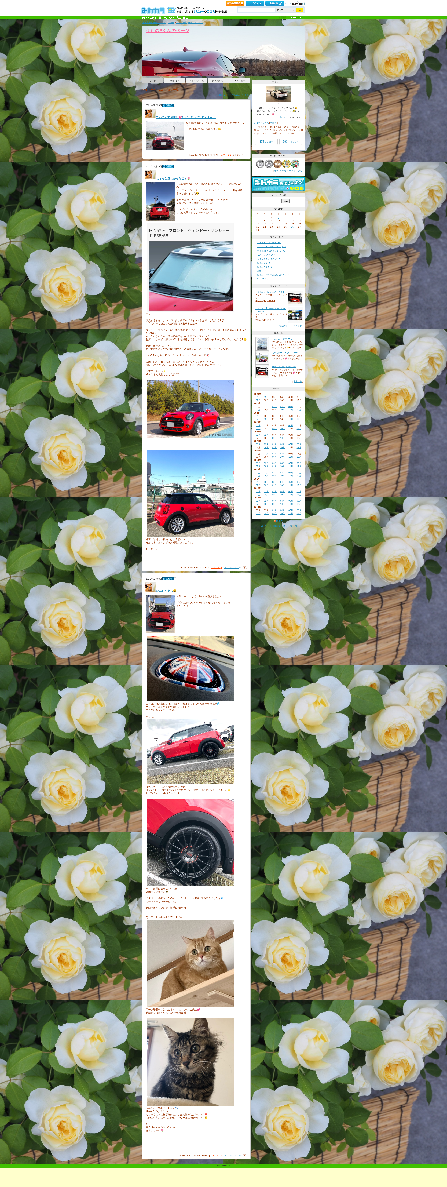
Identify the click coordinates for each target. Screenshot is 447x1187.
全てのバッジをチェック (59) (288, 170)
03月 (274, 406)
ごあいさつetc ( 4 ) (266, 254)
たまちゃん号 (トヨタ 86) (284, 366)
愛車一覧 (298, 381)
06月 (299, 444)
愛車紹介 (174, 80)
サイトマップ (290, 526)
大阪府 (273, 123)
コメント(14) (216, 1155)
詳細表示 (221, 95)
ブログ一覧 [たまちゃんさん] (189, 22)
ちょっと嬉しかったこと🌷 (173, 178)
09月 (274, 428)
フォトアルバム (196, 80)
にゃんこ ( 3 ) (263, 262)
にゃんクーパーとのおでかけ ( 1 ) (273, 275)
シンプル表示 (234, 95)
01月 (258, 397)
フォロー (266, 141)
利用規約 (275, 526)
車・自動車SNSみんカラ (154, 22)
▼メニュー (240, 80)
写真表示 (246, 95)
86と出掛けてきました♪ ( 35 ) (271, 250)
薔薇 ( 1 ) (261, 271)
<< (273, 209)
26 (292, 227)
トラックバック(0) (232, 567)
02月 (266, 397)
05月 (290, 406)
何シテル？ (284, 117)
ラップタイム (218, 80)
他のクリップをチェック (290, 326)
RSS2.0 (280, 521)
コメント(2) (225, 155)
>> (283, 209)
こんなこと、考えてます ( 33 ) (271, 246)
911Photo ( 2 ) (263, 279)
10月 (282, 410)
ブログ (171, 22)
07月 (258, 400)
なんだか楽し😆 (166, 590)
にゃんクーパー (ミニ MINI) (285, 352)
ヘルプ (288, 3)
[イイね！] (168, 105)
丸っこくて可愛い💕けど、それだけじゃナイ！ (186, 117)
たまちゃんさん (261, 123)
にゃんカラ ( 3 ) (264, 266)
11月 (290, 410)
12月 (299, 410)
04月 (282, 406)
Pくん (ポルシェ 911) (282, 338)
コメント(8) (216, 567)
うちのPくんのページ (167, 30)
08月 (266, 419)
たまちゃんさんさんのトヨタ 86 (270, 292)
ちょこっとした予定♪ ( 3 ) (269, 258)
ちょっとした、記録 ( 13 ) (269, 242)
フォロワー (291, 141)
